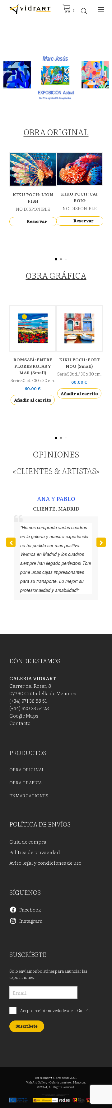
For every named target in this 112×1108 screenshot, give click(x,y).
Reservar (37, 221)
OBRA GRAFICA (25, 782)
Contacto (19, 723)
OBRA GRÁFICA (56, 275)
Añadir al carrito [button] (32, 400)
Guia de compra (27, 841)
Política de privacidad (34, 852)
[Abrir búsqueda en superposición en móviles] (84, 11)
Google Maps (23, 715)
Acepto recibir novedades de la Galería (55, 1010)
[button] (56, 77)
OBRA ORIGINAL (56, 132)
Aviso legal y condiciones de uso (45, 862)
